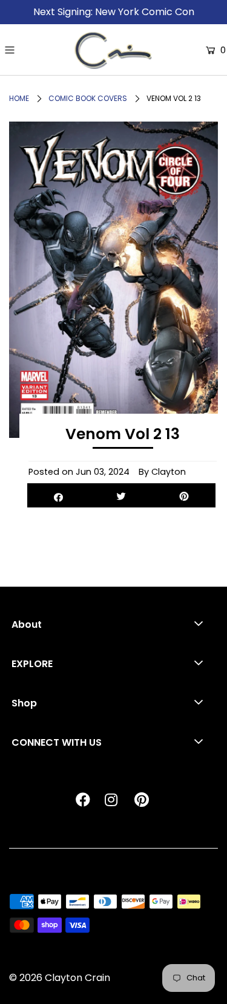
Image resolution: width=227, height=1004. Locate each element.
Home (19, 98)
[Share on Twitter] (121, 495)
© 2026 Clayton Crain (59, 978)
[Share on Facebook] (58, 495)
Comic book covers (87, 98)
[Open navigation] (37, 50)
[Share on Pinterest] (184, 495)
